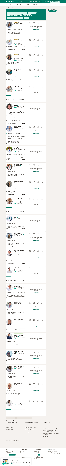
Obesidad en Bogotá (28, 431)
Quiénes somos (8, 452)
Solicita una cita (36, 29)
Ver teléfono (36, 326)
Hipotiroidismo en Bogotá (29, 429)
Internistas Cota (9, 431)
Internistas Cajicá (9, 425)
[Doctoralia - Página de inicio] (12, 1)
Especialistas (22, 451)
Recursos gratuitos (37, 456)
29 (24, 418)
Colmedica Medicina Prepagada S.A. (14, 15)
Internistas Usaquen (10, 429)
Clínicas (21, 452)
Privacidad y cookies (9, 451)
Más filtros (36, 4)
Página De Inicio (8, 440)
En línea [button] (20, 29)
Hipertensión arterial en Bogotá (30, 427)
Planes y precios (36, 451)
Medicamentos (22, 454)
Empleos (10, 454)
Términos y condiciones (10, 456)
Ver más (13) (45, 436)
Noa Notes (37, 454)
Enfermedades (22, 457)
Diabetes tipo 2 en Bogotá (29, 424)
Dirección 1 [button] (9, 29)
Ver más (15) (27, 432)
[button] (44, 10)
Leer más (11, 463)
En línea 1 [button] (21, 154)
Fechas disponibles (21, 4)
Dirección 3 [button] (20, 76)
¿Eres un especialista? (54, 1)
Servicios (21, 456)
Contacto (7, 453)
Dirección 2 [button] (15, 29)
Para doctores (36, 452)
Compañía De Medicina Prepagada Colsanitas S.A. (17, 12)
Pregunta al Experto (23, 453)
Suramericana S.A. (32, 12)
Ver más (26, 17)
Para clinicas (36, 453)
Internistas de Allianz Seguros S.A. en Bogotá (51, 424)
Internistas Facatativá (10, 427)
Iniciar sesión (46, 1)
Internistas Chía (9, 424)
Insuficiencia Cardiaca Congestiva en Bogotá (33, 425)
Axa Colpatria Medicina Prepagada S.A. (15, 17)
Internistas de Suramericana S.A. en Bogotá (51, 428)
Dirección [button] (9, 94)
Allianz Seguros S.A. (27, 15)
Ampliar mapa (52, 10)
